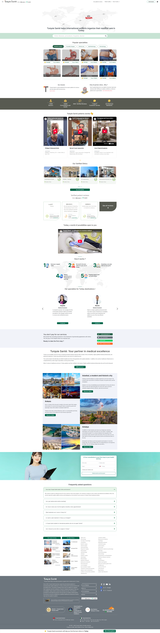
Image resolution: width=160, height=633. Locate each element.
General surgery (84, 545)
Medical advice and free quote (98, 473)
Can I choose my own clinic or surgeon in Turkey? (57, 529)
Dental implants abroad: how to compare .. (55, 548)
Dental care (83, 537)
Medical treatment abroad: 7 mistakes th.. (56, 555)
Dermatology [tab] (103, 46)
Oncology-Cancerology (85, 540)
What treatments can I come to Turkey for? (56, 512)
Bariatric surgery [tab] (58, 46)
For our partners (85, 591)
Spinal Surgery (101, 545)
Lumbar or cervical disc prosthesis (88, 571)
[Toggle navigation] (2, 1)
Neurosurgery (83, 550)
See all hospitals (80, 189)
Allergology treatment (102, 542)
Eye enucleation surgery (86, 566)
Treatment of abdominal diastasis (87, 568)
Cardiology (100, 540)
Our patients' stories (97, 1)
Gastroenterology (84, 547)
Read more (80, 367)
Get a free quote (110, 631)
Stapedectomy (84, 573)
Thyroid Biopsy (101, 560)
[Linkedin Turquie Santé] (109, 584)
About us (83, 588)
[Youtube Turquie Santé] (106, 584)
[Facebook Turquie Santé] (101, 584)
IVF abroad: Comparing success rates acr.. (56, 542)
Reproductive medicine (103, 539)
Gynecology (100, 547)
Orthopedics (83, 542)
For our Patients (85, 585)
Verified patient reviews (80, 195)
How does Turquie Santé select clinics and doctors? (58, 489)
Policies (83, 594)
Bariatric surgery (84, 544)
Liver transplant (84, 565)
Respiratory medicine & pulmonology (105, 548)
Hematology (83, 557)
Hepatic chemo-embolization (86, 570)
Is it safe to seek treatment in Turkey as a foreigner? (58, 517)
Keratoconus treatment (85, 561)
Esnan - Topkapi (74, 561)
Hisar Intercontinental (74, 555)
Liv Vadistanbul (74, 541)
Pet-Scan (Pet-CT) (102, 566)
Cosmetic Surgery (102, 537)
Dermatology (83, 539)
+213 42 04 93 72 (95, 621)
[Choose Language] (158, 2)
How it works (52, 90)
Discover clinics (88, 391)
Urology (99, 558)
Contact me (62, 323)
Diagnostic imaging (85, 548)
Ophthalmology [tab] (92, 46)
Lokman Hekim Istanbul (74, 568)
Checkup (82, 553)
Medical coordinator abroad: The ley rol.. (55, 562)
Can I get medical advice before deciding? (56, 501)
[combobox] (100, 466)
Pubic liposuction (84, 563)
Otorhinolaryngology (102, 552)
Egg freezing (101, 570)
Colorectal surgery (102, 544)
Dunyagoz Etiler (74, 548)
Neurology (100, 550)
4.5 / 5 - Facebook (107, 590)
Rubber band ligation (102, 561)
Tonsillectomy (101, 565)
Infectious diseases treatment (104, 557)
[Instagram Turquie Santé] (103, 584)
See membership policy (107, 90)
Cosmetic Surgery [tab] (70, 46)
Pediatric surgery (84, 555)
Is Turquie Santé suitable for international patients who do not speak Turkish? (64, 523)
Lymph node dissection (103, 571)
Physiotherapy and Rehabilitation (105, 555)
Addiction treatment (85, 560)
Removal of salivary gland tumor (104, 563)
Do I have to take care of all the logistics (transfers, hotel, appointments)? (63, 506)
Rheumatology (84, 558)
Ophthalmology (84, 552)
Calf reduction (101, 568)
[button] (42, 309)
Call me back (151, 1)
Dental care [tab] (81, 46)
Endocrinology (101, 553)
